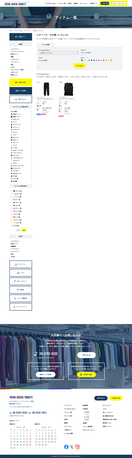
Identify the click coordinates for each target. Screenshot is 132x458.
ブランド (83, 50)
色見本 (70, 3)
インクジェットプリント (18, 51)
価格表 (76, 3)
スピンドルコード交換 (17, 69)
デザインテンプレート (89, 430)
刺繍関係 (13, 246)
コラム (104, 409)
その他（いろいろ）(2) (99, 76)
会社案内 (85, 409)
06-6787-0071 (39, 412)
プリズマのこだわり (50, 3)
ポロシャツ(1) (85, 76)
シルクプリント (15, 49)
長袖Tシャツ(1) (63, 76)
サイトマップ (106, 405)
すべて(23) (40, 76)
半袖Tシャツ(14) (51, 76)
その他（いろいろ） (38, 30)
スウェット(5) (74, 76)
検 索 (24, 230)
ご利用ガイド (93, 3)
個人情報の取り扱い (108, 416)
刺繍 (12, 56)
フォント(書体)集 (87, 426)
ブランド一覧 (68, 416)
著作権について (107, 423)
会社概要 (86, 412)
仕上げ (13, 67)
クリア (18, 230)
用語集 (85, 423)
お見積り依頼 (105, 3)
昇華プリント (14, 75)
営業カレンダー (107, 426)
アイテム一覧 (62, 3)
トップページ (68, 405)
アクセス (86, 414)
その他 (13, 256)
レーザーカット (15, 59)
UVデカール (14, 72)
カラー (82, 58)
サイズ (41, 58)
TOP (10, 30)
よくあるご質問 (68, 433)
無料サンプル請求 (45, 374)
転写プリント (14, 54)
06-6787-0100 (48, 354)
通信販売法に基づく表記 (110, 419)
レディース (27, 30)
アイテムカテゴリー (44, 50)
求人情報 (86, 417)
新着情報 (85, 405)
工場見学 (86, 419)
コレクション (83, 3)
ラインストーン (15, 62)
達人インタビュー (108, 412)
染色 (12, 64)
